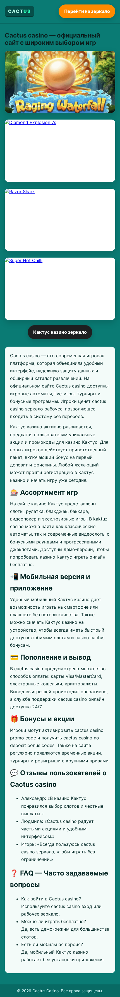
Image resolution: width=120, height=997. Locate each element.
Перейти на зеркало (87, 11)
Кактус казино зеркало (60, 332)
